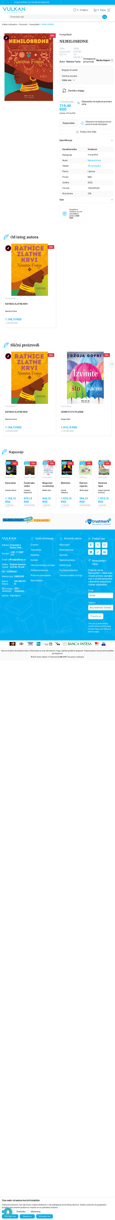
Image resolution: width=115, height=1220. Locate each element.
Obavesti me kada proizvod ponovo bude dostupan (98, 122)
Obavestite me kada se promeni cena (97, 102)
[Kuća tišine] (11, 467)
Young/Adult (34, 24)
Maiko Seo (46, 490)
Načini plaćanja (66, 550)
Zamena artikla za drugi (70, 575)
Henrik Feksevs (64, 491)
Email (90, 590)
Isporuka (63, 555)
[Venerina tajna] (104, 467)
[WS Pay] (47, 643)
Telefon (92, 603)
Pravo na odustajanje (41, 575)
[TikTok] (97, 552)
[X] (97, 545)
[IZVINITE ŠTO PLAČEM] (85, 378)
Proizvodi (23, 24)
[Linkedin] (104, 552)
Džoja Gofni (65, 419)
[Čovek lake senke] (29, 467)
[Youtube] (91, 552)
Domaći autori (29, 477)
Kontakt (34, 560)
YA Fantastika (94, 166)
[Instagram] (104, 545)
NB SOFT (63, 657)
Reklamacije (65, 565)
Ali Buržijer (84, 490)
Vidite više (67, 80)
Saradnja (35, 555)
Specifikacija (65, 140)
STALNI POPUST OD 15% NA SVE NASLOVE (31, 2)
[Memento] (66, 467)
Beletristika (10, 477)
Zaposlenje (36, 550)
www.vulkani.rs (43, 657)
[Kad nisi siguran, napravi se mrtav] (85, 467)
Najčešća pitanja (67, 560)
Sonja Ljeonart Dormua (104, 491)
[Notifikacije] (8, 1212)
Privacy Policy (94, 629)
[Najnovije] (8, 463)
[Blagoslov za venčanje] (48, 467)
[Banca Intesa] (77, 643)
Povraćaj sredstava (68, 570)
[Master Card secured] (97, 643)
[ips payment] (57, 643)
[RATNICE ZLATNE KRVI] (30, 270)
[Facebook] (91, 545)
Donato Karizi (10, 490)
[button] (100, 10)
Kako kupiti (64, 545)
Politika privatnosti (39, 570)
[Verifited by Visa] (103, 643)
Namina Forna (73, 61)
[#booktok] (6, 38)
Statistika (20, 1212)
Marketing (35, 1212)
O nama (34, 545)
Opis (61, 199)
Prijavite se (96, 616)
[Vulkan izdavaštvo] (14, 9)
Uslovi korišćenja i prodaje (43, 565)
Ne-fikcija (83, 477)
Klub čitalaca (37, 580)
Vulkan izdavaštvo (9, 24)
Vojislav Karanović (28, 491)
